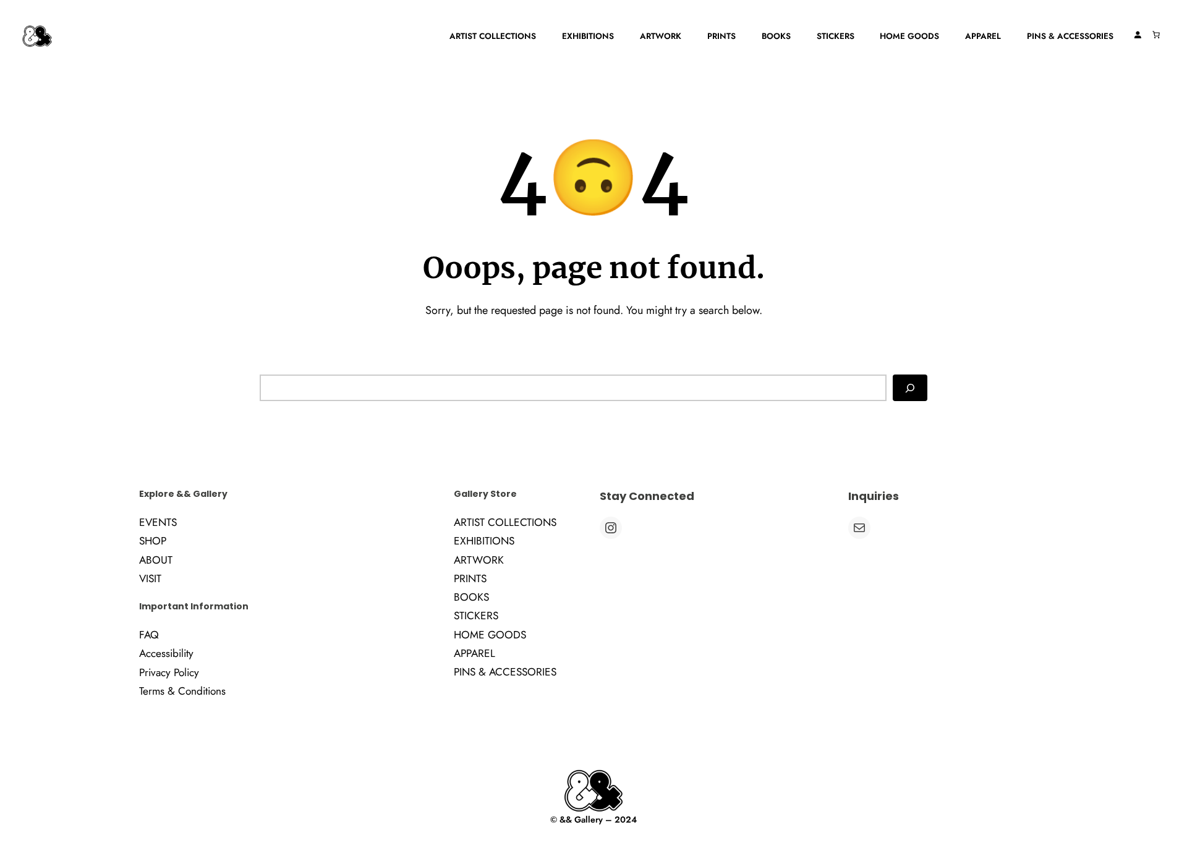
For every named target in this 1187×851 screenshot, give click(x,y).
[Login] (1137, 34)
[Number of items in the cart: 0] (1156, 34)
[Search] (910, 388)
